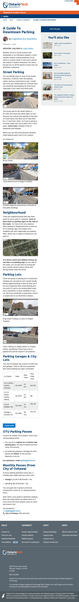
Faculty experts (27, 535)
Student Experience (23, 20)
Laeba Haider (28, 48)
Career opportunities (30, 532)
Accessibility (6, 542)
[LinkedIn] (17, 560)
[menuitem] (6, 20)
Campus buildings (49, 532)
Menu (5, 16)
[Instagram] (12, 560)
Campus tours (48, 539)
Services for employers (30, 542)
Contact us (5, 532)
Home (5, 20)
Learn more (9, 425)
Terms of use (6, 535)
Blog (11, 20)
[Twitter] (8, 560)
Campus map (48, 535)
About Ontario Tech (69, 532)
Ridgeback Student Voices (14, 12)
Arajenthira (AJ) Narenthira (24, 39)
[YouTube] (21, 560)
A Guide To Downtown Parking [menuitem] (44, 20)
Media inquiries (27, 539)
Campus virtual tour (50, 542)
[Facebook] (4, 560)
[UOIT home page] (15, 5)
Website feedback (8, 539)
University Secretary (70, 535)
